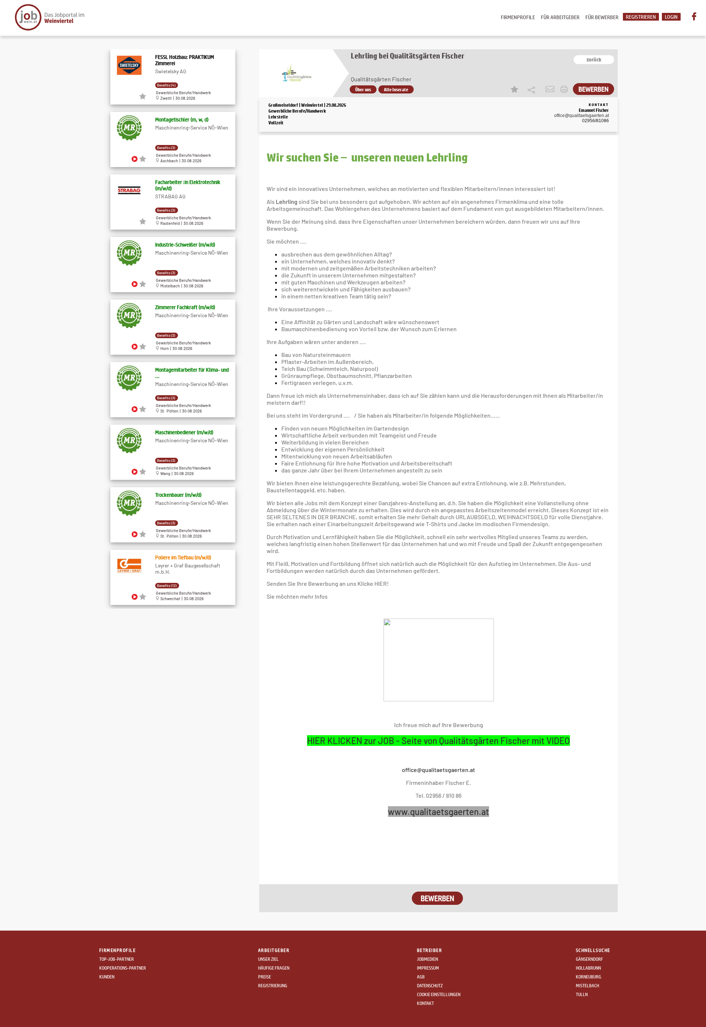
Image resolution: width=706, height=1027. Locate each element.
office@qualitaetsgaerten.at (581, 115)
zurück (593, 59)
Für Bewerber (601, 17)
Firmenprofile (518, 17)
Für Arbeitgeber (560, 17)
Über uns (363, 89)
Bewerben (593, 89)
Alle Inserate (396, 89)
